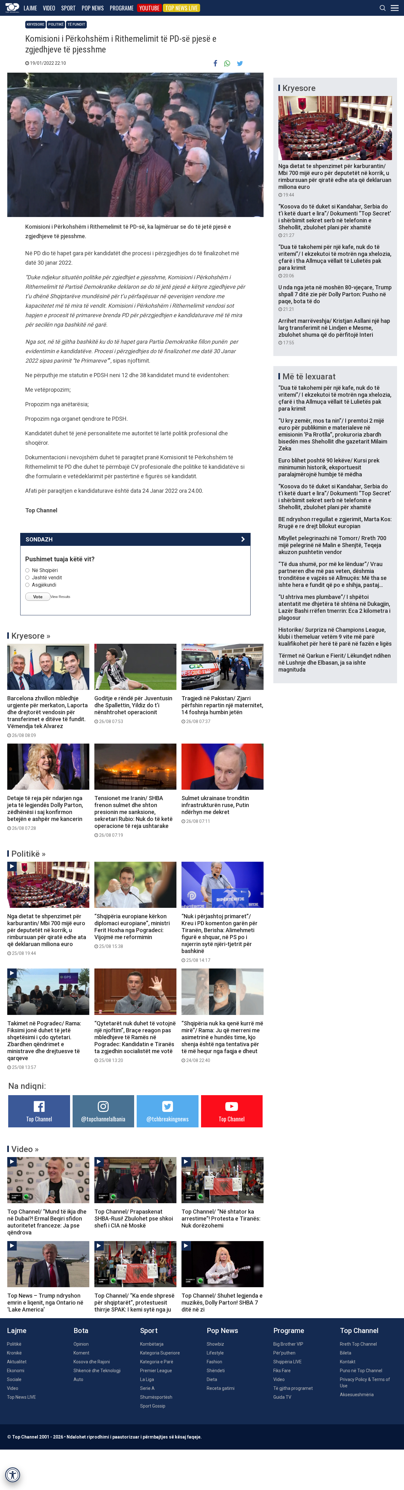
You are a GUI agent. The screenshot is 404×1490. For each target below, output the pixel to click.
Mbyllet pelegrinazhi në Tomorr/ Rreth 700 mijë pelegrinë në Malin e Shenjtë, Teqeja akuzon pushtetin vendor (332, 545)
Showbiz (215, 1344)
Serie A (147, 1388)
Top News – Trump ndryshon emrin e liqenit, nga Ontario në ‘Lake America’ (45, 1302)
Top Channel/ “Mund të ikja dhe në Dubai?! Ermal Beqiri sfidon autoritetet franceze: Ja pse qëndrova (46, 1222)
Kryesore (35, 24)
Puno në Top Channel (361, 1370)
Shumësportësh (156, 1397)
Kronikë (14, 1352)
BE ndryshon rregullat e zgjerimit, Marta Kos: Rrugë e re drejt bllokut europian (335, 522)
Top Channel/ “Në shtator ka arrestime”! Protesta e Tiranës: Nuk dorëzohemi (220, 1218)
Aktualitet (17, 1361)
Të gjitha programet (293, 1388)
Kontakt (347, 1361)
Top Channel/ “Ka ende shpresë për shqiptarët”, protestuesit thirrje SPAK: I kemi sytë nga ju (134, 1302)
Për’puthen (284, 1352)
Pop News (93, 8)
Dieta (212, 1379)
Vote (38, 596)
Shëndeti (216, 1370)
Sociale (14, 1379)
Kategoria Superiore (160, 1352)
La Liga (147, 1379)
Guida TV (282, 1397)
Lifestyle (215, 1352)
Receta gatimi (221, 1388)
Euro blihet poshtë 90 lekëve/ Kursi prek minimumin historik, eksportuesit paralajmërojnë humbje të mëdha (328, 467)
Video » (25, 1149)
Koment (81, 1352)
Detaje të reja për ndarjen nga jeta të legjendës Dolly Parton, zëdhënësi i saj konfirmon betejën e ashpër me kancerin (45, 813)
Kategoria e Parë (156, 1361)
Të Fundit (76, 24)
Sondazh (39, 539)
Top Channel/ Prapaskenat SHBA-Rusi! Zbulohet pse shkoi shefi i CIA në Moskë (133, 1218)
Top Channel (39, 1119)
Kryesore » (30, 636)
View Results (60, 597)
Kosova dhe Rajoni (92, 1361)
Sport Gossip (152, 1406)
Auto (78, 1379)
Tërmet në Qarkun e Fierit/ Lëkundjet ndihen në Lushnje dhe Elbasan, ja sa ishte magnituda (334, 662)
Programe (122, 8)
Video (49, 8)
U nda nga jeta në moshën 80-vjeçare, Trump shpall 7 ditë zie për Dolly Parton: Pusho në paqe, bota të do (335, 298)
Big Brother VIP (288, 1344)
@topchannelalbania (103, 1119)
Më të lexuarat (309, 376)
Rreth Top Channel (358, 1344)
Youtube (149, 8)
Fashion (214, 1361)
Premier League (156, 1370)
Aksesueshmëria (357, 1394)
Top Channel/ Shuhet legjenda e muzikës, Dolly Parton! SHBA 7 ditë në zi (222, 1302)
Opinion (81, 1344)
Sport (68, 8)
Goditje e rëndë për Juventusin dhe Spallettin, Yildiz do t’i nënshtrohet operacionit (133, 709)
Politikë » (28, 854)
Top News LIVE (181, 8)
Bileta (345, 1352)
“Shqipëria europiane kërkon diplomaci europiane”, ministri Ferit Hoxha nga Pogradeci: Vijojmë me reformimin (132, 931)
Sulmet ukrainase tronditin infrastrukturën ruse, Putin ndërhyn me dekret (215, 809)
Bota (81, 1331)
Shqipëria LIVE (287, 1361)
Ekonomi (15, 1370)
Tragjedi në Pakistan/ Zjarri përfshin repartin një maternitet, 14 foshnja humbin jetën (222, 709)
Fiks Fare (282, 1370)
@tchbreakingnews (167, 1119)
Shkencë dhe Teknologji (97, 1370)
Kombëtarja (151, 1344)
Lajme (30, 8)
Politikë (55, 24)
